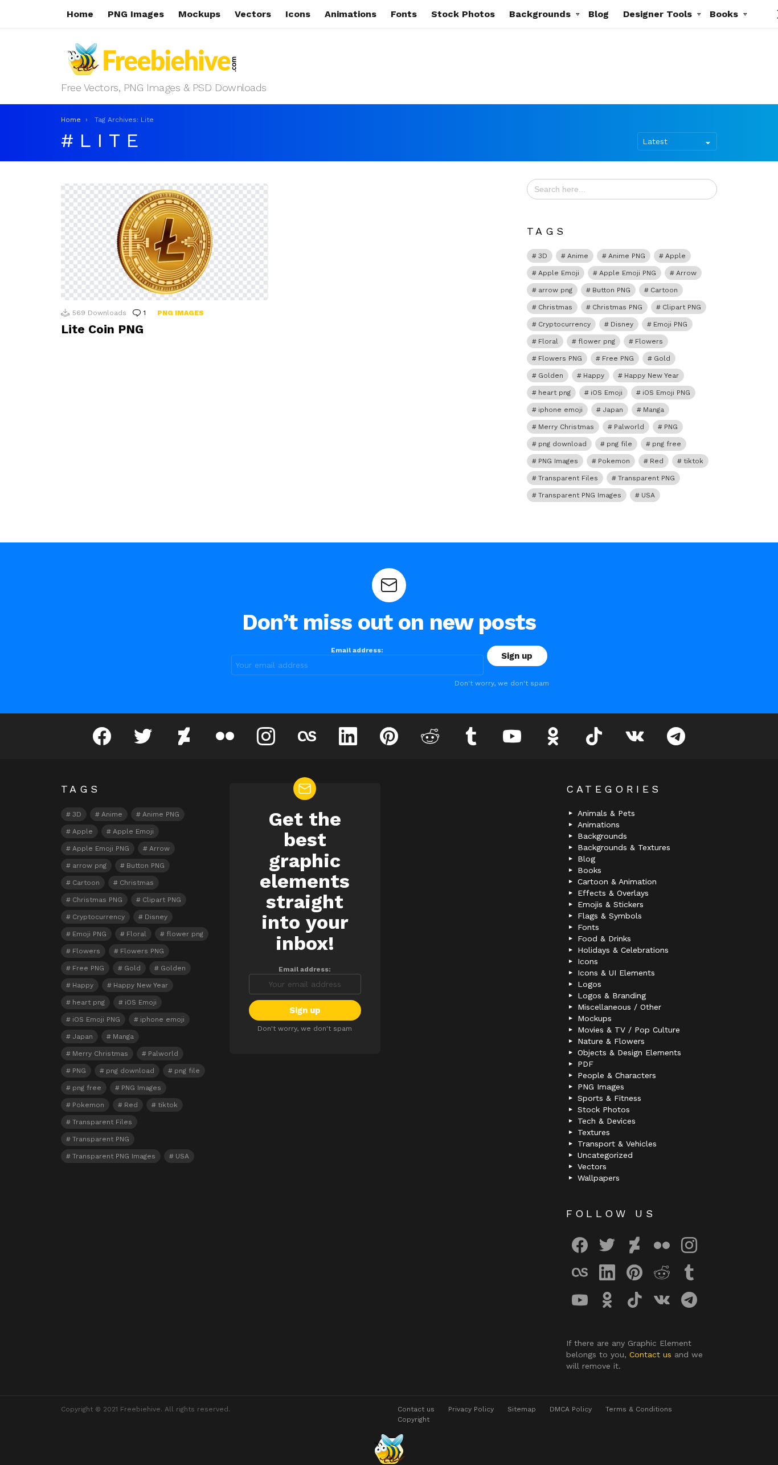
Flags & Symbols (610, 915)
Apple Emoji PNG (627, 273)
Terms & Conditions (638, 1409)
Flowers (649, 341)
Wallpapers (599, 1177)
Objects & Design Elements (629, 1052)
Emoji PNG (670, 324)
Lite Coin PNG (102, 329)
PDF (585, 1063)
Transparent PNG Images (579, 495)
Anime (577, 256)
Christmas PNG (617, 307)
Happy (593, 375)
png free (666, 444)
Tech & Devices (607, 1120)
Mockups (199, 14)
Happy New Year (651, 375)
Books (724, 14)
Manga (653, 410)
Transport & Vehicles (617, 1143)
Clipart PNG (681, 307)
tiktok (693, 461)
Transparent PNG (646, 478)
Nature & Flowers (611, 1041)
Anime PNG (626, 256)
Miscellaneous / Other (619, 1006)
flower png (596, 341)
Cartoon (664, 290)
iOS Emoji (607, 393)
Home (80, 14)
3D (542, 256)
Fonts (404, 14)
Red (657, 461)
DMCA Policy (571, 1409)
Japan (613, 410)
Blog (598, 14)
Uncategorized (605, 1155)
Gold (662, 358)
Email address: (357, 650)
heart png (554, 393)
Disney (622, 324)
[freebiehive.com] (389, 1449)
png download (562, 444)
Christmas (555, 307)
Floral (548, 341)
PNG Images (136, 14)
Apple (675, 256)
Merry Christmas (566, 427)
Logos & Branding (612, 995)
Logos (589, 984)
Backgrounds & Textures (624, 847)
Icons (297, 14)
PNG (671, 427)
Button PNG (611, 290)
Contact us (651, 1354)
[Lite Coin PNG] (164, 241)
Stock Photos (463, 14)
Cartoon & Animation (617, 881)
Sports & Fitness (609, 1098)
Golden (550, 375)
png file (619, 444)
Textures (594, 1132)
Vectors (253, 14)
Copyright (413, 1419)
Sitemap (521, 1409)
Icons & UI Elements (616, 972)
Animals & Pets (606, 813)
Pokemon (614, 461)
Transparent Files (568, 478)
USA (648, 495)
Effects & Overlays (613, 892)
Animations (350, 14)
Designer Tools (657, 14)
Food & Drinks (604, 938)
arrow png (555, 290)
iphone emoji (560, 410)
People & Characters (617, 1075)
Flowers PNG (560, 358)
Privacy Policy (471, 1409)
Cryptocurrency (564, 324)
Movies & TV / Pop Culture (629, 1029)
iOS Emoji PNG (666, 393)
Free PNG (618, 358)
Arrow (686, 273)
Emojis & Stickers (611, 904)
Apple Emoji (558, 273)
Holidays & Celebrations (623, 949)
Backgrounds (540, 14)
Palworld (629, 427)
